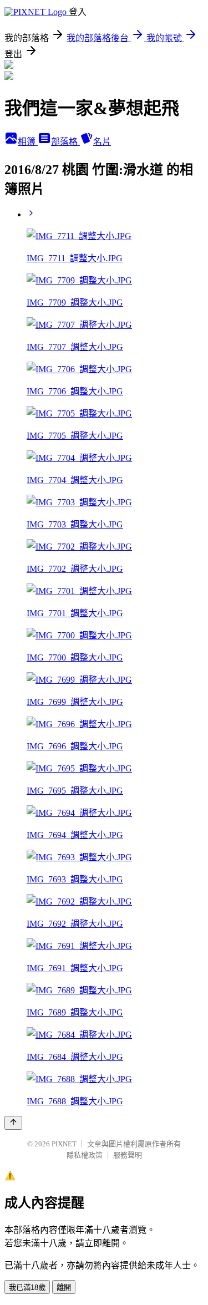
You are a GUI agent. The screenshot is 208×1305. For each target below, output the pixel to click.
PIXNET (64, 1144)
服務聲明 (127, 1155)
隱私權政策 (85, 1155)
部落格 (65, 141)
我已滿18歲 (27, 1287)
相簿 (28, 141)
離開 (64, 1287)
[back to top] (13, 1123)
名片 (102, 141)
